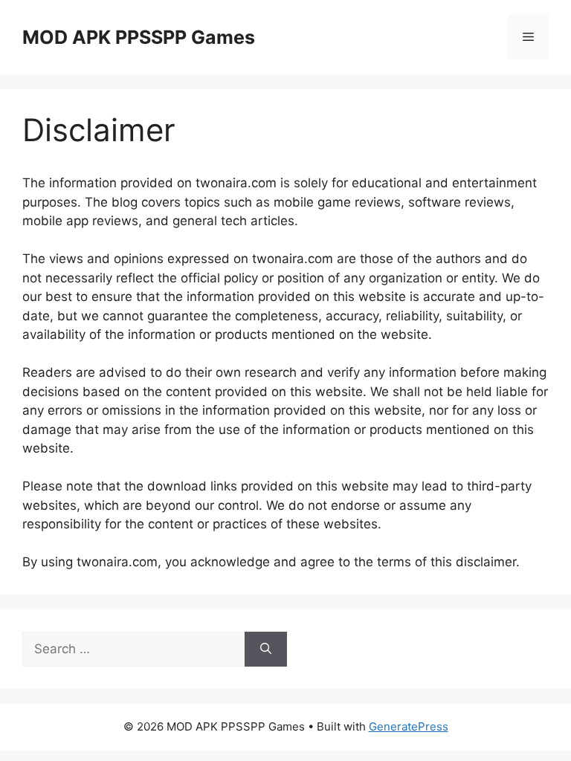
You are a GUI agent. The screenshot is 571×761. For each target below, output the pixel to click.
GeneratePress (408, 726)
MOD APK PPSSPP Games (138, 37)
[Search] (266, 649)
